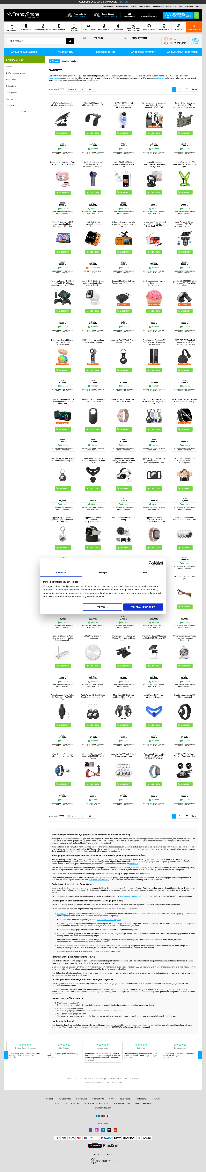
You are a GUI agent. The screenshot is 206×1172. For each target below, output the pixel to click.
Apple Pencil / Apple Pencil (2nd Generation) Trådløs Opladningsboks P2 (63, 638)
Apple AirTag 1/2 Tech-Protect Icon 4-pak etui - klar (123, 755)
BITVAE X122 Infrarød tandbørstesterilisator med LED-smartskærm (123, 105)
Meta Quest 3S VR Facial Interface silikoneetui (154, 696)
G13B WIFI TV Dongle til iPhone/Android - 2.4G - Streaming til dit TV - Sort (184, 342)
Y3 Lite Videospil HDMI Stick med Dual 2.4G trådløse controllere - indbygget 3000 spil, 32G (62, 283)
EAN (197, 6)
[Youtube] (115, 1130)
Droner (8, 67)
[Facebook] (90, 1130)
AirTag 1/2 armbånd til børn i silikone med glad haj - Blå (62, 755)
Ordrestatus (98, 1099)
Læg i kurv (64, 193)
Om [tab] (145, 572)
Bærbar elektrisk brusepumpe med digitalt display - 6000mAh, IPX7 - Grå (154, 105)
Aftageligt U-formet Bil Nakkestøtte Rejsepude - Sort (93, 104)
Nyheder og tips (72, 1103)
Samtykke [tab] (61, 572)
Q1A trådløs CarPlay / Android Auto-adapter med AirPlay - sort (184, 401)
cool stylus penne (140, 849)
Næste (194, 89)
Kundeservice (122, 6)
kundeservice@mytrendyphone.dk (107, 1079)
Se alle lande (103, 1123)
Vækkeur (10, 99)
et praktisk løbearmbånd (98, 880)
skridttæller (133, 864)
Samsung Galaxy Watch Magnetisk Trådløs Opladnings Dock (185, 460)
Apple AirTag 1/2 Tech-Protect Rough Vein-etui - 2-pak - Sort (93, 696)
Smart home (11, 80)
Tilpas (101, 607)
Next (200, 1055)
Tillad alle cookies (143, 607)
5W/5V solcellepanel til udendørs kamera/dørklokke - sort (63, 105)
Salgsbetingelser (103, 1108)
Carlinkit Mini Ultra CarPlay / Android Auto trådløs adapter (123, 282)
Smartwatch (11, 105)
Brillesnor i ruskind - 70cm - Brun (184, 578)
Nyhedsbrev (158, 6)
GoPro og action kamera (16, 73)
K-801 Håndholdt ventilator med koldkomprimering (93, 341)
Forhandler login (122, 1103)
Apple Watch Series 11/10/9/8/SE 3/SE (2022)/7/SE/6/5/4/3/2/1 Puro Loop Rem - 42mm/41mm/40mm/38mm (154, 520)
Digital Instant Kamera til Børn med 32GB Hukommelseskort (62, 163)
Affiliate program (143, 1103)
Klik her (123, 2)
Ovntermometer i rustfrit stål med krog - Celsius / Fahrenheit (184, 638)
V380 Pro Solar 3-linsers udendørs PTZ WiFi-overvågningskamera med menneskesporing (184, 224)
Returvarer (108, 6)
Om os (133, 6)
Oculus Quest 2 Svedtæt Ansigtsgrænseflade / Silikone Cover (93, 460)
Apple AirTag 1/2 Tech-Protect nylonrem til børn (123, 400)
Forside (49, 1099)
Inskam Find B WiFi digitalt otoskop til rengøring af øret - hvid (123, 164)
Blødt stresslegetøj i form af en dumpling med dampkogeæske (154, 283)
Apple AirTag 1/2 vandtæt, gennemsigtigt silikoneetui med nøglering (62, 520)
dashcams (159, 78)
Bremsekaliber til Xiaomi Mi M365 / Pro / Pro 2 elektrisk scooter (123, 638)
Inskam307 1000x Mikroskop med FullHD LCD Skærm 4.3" (154, 637)
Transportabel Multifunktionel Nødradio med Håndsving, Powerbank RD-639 (154, 224)
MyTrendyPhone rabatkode (96, 1103)
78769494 (135, 1079)
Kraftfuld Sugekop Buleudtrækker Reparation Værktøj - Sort (154, 164)
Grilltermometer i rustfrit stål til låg (123, 519)
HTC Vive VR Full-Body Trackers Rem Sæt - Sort (184, 755)
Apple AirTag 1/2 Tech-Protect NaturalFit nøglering (123, 341)
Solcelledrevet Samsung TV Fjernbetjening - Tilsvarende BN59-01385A (154, 342)
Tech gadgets (11, 92)
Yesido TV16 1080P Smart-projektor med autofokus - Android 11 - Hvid (93, 283)
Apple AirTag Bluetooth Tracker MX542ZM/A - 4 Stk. (184, 519)
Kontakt (189, 6)
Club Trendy (144, 6)
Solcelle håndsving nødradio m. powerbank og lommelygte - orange (124, 224)
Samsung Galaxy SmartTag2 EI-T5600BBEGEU (93, 400)
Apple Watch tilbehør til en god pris (134, 896)
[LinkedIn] (103, 1130)
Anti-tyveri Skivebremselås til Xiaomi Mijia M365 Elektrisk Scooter (93, 756)
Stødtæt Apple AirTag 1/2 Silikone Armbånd (184, 696)
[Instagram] (97, 1130)
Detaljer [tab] (103, 572)
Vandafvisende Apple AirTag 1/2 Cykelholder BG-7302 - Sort (62, 697)
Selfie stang (11, 86)
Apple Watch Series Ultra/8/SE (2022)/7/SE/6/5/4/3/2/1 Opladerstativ (93, 520)
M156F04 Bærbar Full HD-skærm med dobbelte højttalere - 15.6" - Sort (62, 224)
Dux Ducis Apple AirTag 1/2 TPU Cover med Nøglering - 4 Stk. (154, 401)
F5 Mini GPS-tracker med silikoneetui (93, 637)
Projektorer (61, 914)
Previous (6, 1055)
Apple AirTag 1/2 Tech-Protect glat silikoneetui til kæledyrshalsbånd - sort (154, 460)
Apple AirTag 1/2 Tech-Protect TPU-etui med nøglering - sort (62, 459)
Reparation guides (174, 6)
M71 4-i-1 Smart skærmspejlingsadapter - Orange (93, 224)
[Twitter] (109, 1130)
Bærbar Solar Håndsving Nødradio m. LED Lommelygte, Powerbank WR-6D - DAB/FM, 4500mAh (185, 105)
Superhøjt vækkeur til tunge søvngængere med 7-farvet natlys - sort (62, 401)
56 (187, 89)
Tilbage (55, 61)
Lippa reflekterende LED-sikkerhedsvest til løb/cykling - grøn (184, 164)
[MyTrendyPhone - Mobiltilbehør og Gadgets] (23, 15)
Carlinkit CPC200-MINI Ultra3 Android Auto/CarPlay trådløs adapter (184, 283)
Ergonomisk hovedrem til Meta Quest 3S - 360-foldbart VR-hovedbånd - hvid (123, 460)
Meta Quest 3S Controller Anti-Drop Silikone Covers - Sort (124, 697)
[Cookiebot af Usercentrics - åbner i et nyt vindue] (150, 563)
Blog (57, 1103)
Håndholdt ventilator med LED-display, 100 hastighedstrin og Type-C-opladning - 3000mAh (93, 164)
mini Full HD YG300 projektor (109, 920)
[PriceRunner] (95, 1145)
